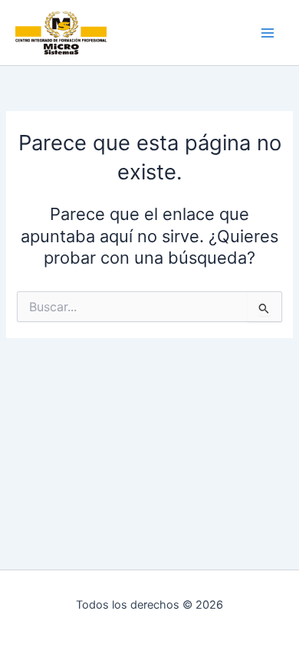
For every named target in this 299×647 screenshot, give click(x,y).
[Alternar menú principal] (267, 33)
